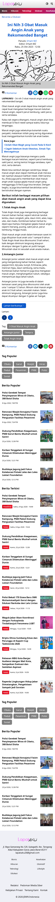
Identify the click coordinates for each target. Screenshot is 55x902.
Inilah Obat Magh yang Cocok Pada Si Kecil (28, 144)
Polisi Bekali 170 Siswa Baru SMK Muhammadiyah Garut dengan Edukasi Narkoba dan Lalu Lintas (20, 600)
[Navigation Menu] (51, 4)
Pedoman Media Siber (31, 885)
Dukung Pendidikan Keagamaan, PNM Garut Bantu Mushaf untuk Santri (20, 433)
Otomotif (41, 864)
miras (42, 364)
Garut (19, 364)
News (5, 527)
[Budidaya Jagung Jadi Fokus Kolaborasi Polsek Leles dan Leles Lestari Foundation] (46, 474)
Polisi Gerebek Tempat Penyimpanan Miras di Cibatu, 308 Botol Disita (18, 395)
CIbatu (7, 364)
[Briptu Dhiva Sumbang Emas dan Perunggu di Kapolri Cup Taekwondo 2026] (46, 643)
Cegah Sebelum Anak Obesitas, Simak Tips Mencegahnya (27, 150)
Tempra (29, 332)
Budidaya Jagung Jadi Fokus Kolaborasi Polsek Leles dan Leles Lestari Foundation (20, 472)
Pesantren (21, 370)
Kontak (44, 890)
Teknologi (26, 11)
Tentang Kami (31, 890)
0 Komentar (11, 93)
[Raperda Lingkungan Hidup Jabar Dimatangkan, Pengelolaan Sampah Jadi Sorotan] (46, 686)
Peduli (7, 370)
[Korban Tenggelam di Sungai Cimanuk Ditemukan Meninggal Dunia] (46, 455)
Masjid (30, 364)
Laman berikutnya (13, 305)
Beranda (6, 16)
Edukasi (38, 11)
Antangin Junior (12, 332)
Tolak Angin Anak (12, 338)
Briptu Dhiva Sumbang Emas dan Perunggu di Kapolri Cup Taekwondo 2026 (20, 641)
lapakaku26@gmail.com (27, 852)
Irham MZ (32, 40)
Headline (7, 506)
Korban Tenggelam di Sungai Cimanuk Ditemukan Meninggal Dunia (19, 453)
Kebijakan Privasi (14, 890)
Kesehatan (41, 859)
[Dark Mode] (47, 4)
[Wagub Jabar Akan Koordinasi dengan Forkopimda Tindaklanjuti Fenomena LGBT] (46, 622)
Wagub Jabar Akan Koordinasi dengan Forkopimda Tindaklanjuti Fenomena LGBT (18, 620)
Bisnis (4, 11)
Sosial (7, 376)
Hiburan (14, 11)
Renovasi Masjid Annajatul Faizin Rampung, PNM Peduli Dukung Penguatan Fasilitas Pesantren (20, 414)
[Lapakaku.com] (12, 4)
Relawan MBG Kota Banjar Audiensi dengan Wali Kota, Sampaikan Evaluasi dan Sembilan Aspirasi (17, 663)
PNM (33, 370)
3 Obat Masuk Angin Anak (22, 326)
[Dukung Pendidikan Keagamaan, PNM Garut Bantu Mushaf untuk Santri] (46, 435)
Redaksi (14, 885)
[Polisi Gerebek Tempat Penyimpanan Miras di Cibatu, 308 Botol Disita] (46, 397)
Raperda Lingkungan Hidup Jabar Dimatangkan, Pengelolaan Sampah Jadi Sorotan (20, 684)
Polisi (44, 370)
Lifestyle (41, 868)
